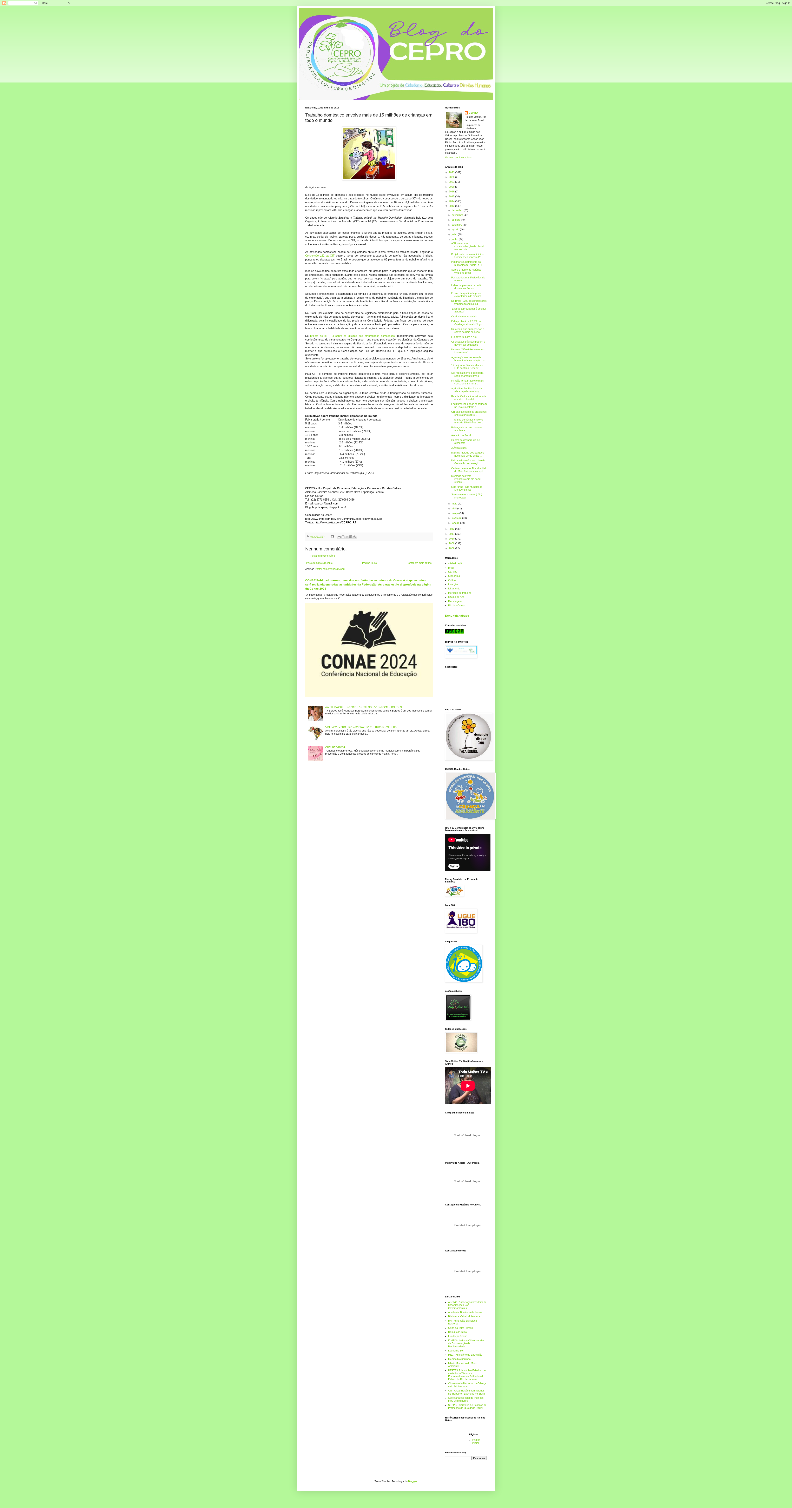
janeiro (456, 523)
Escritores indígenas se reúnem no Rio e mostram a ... (469, 405)
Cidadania (454, 576)
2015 (452, 196)
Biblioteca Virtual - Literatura (464, 1316)
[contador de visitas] (454, 632)
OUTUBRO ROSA (335, 747)
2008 (452, 548)
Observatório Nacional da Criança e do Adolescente (467, 1385)
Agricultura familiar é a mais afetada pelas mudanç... (466, 390)
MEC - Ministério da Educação (465, 1354)
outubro (456, 219)
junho (455, 239)
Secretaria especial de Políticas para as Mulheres (465, 1399)
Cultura (452, 580)
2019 (452, 191)
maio (455, 503)
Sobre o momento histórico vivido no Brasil (466, 271)
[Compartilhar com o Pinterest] (355, 537)
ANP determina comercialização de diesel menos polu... (467, 246)
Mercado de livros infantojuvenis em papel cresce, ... (466, 479)
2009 (452, 543)
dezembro (458, 210)
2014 (452, 201)
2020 (452, 186)
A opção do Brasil (461, 435)
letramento (454, 588)
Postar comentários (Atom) (330, 569)
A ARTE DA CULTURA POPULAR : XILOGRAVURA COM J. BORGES (363, 707)
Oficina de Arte (456, 597)
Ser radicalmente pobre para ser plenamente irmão (467, 374)
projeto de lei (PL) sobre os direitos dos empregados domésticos (352, 335)
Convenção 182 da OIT (320, 255)
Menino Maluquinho (459, 1359)
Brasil (451, 567)
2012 (452, 529)
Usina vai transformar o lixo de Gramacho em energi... (468, 462)
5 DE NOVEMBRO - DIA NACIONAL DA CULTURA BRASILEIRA (361, 727)
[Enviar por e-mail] (339, 537)
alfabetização (455, 563)
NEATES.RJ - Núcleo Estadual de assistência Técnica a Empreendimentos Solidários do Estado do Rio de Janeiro (467, 1375)
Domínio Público (457, 1332)
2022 (452, 177)
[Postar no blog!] (343, 537)
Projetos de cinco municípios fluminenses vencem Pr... (467, 256)
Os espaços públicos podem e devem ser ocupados (468, 343)
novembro (458, 215)
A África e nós (459, 448)
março (455, 513)
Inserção (453, 584)
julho (455, 234)
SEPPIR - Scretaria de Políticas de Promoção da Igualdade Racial (467, 1406)
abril (454, 508)
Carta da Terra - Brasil (460, 1328)
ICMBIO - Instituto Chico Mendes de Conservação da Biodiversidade (466, 1343)
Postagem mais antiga (419, 563)
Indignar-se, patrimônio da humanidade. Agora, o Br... (467, 263)
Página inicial (369, 563)
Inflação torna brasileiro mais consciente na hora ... (467, 382)
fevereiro (457, 518)
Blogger (412, 1481)
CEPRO (473, 112)
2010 (452, 538)
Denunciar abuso (457, 615)
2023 (452, 172)
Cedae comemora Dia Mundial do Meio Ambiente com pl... (468, 470)
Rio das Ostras (456, 605)
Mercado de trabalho (459, 592)
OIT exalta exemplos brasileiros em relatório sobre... (469, 413)
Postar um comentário (322, 555)
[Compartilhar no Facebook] (351, 537)
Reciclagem (455, 601)
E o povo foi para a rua (464, 337)
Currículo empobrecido (464, 316)
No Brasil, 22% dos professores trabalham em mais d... (469, 302)
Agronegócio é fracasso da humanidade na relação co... (468, 359)
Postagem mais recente (319, 563)
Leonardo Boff (456, 1350)
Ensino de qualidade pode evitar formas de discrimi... (467, 295)
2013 (452, 206)
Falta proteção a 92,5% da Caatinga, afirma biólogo (466, 323)
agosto (456, 229)
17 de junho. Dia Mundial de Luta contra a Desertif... (467, 367)
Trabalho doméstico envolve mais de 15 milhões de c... (467, 421)
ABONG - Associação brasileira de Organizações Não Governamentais (467, 1305)
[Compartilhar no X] (347, 537)
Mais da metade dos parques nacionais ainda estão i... (467, 454)
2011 (452, 534)
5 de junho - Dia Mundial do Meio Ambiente (466, 488)
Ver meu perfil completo (458, 157)
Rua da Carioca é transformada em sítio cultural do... (469, 398)
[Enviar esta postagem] (332, 536)
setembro (457, 224)
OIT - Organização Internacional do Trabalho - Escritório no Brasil (466, 1392)
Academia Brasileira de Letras (465, 1312)
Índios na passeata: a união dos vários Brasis (466, 287)
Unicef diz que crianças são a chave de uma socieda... (467, 330)
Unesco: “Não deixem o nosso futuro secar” (468, 351)
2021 (452, 181)
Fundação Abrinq (457, 1336)
